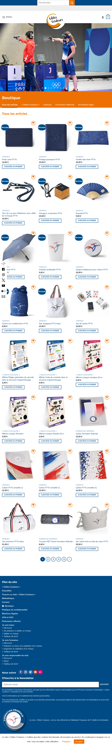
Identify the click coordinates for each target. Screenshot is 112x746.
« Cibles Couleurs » (30, 102)
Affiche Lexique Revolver (12, 431)
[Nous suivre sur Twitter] (30, 669)
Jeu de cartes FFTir (84, 321)
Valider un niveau (11, 631)
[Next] (100, 55)
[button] (7, 17)
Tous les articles (10, 102)
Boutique (9, 603)
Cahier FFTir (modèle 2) (49, 485)
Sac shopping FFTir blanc (50, 321)
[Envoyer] (72, 2)
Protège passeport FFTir (49, 157)
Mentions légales (10, 611)
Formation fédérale (64, 102)
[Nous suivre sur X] (3, 280)
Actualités (6, 588)
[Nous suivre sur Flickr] (3, 291)
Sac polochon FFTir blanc (13, 539)
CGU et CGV (7, 615)
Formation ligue (86, 102)
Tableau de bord (11, 634)
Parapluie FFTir (8, 267)
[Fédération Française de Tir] (3, 263)
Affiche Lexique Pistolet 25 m (51, 431)
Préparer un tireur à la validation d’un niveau (23, 643)
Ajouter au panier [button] (13, 164)
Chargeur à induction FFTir (50, 210)
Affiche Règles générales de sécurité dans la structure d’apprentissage (18, 375)
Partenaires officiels (11, 618)
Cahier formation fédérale (87, 431)
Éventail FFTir (82, 210)
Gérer (6, 658)
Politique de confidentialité (14, 607)
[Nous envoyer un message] (3, 296)
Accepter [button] (79, 742)
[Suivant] (69, 556)
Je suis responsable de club (15, 653)
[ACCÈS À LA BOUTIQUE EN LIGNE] (56, 56)
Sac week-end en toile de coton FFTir (92, 539)
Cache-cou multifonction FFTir (15, 321)
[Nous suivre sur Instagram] (25, 669)
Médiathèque (8, 596)
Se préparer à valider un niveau (17, 628)
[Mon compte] (102, 17)
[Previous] (11, 55)
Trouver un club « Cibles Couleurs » (19, 592)
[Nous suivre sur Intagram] (3, 274)
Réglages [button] (66, 741)
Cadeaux (47, 102)
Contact (5, 599)
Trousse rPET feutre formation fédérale (56, 539)
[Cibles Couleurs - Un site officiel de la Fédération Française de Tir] (56, 21)
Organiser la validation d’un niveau (19, 646)
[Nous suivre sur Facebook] (3, 269)
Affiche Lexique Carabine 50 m (89, 375)
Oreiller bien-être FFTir (86, 157)
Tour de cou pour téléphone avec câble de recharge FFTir (19, 211)
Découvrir (8, 625)
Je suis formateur (10, 637)
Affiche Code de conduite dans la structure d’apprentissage (53, 375)
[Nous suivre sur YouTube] (3, 285)
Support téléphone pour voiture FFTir (92, 267)
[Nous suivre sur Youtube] (35, 669)
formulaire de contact (20, 699)
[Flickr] (40, 669)
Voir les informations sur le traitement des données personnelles (26, 693)
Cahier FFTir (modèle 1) (12, 485)
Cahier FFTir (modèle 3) (86, 485)
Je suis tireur (8, 622)
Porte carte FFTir (9, 157)
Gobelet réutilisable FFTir (50, 267)
